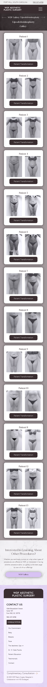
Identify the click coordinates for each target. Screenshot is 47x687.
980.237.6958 (38, 2)
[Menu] (40, 9)
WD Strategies (23, 679)
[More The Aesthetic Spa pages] (22, 645)
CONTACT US (14, 604)
